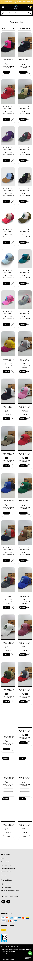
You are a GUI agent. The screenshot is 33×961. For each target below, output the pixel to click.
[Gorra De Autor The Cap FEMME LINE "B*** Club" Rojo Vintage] (28, 654)
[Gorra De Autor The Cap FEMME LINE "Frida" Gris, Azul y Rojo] (12, 560)
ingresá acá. (29, 949)
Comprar (6, 72)
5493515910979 (8, 884)
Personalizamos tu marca (8, 868)
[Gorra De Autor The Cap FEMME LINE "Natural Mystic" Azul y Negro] (12, 513)
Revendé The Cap (6, 872)
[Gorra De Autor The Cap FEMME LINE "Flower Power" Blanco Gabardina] (12, 654)
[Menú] (3, 7)
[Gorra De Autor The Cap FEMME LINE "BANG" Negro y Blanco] (12, 418)
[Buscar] (30, 13)
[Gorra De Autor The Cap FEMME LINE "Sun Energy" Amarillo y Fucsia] (12, 371)
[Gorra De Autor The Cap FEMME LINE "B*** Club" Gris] (12, 749)
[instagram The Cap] (3, 901)
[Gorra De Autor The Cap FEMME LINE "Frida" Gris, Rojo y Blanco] (28, 701)
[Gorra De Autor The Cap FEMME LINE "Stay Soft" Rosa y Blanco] (28, 418)
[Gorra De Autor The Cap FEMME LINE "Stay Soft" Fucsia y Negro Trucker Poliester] (12, 72)
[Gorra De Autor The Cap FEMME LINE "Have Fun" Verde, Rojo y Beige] (12, 701)
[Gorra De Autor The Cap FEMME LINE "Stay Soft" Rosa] (12, 324)
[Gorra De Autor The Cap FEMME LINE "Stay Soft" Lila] (12, 160)
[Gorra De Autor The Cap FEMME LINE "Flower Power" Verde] (28, 283)
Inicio (3, 19)
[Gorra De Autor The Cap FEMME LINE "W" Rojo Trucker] (28, 465)
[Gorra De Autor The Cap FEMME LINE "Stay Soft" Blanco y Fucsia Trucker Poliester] (12, 242)
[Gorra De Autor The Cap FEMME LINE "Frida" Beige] (28, 560)
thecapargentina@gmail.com (11, 890)
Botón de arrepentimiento (8, 951)
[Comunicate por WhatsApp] (30, 953)
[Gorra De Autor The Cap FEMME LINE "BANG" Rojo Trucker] (12, 119)
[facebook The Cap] (8, 901)
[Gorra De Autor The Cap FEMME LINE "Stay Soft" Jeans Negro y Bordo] (28, 160)
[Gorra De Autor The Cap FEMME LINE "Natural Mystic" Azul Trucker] (28, 607)
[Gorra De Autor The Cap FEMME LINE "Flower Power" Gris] (12, 465)
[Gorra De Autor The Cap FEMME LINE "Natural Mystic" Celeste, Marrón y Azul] (12, 201)
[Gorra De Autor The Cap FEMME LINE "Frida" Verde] (28, 513)
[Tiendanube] (6, 954)
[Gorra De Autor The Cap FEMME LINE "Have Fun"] (28, 742)
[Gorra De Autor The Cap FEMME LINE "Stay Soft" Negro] (28, 72)
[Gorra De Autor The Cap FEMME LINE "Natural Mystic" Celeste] (12, 283)
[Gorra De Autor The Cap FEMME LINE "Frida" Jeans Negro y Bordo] (12, 607)
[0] (29, 8)
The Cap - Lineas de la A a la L (14, 19)
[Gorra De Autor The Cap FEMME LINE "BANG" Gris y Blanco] (28, 371)
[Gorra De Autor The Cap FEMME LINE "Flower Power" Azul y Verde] (28, 201)
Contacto (3, 875)
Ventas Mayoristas (6, 865)
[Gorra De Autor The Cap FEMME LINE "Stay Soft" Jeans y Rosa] (28, 324)
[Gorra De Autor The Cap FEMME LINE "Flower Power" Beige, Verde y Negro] (28, 119)
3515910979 (7, 887)
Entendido (28, 958)
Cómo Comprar (5, 862)
